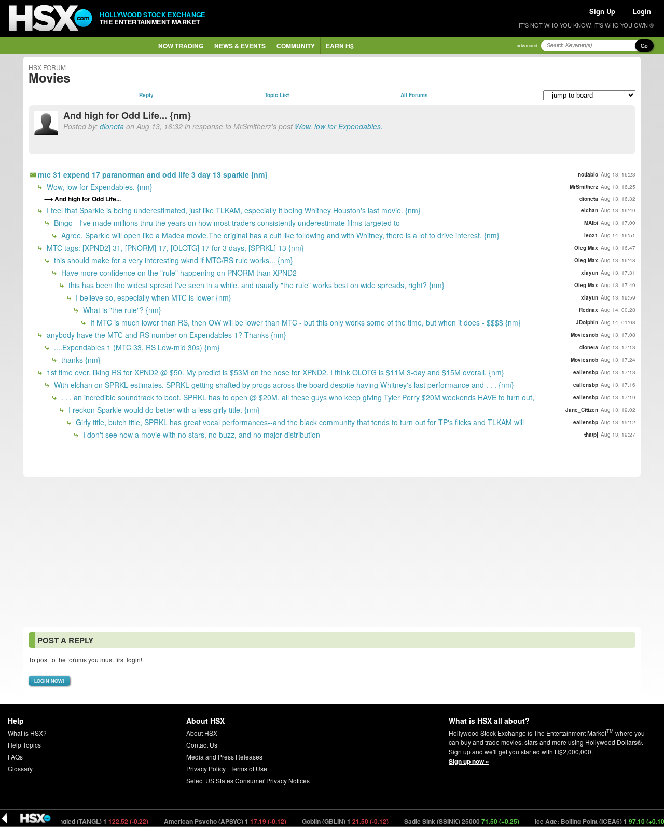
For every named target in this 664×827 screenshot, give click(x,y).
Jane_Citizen (581, 409)
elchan (589, 210)
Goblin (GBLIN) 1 (333, 821)
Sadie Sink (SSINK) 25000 (450, 821)
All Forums (414, 95)
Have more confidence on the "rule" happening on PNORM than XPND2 (178, 272)
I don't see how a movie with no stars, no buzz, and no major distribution (200, 434)
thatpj (591, 434)
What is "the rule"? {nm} (121, 310)
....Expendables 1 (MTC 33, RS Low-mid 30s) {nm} (136, 347)
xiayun (589, 272)
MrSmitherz (584, 187)
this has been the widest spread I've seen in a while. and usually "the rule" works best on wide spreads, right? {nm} (255, 285)
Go (644, 45)
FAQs (15, 756)
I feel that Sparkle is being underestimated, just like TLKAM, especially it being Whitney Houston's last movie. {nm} (233, 210)
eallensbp (585, 372)
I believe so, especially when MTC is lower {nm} (152, 297)
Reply (146, 95)
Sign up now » (469, 761)
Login (641, 11)
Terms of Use (248, 768)
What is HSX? (27, 732)
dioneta (112, 126)
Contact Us (201, 744)
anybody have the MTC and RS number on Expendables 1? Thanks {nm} (165, 335)
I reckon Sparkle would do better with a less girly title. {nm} (163, 409)
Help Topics (24, 744)
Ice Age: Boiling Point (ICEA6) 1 (589, 821)
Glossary (20, 768)
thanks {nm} (80, 360)
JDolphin (587, 322)
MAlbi (591, 222)
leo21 (591, 235)
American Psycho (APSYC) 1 (213, 821)
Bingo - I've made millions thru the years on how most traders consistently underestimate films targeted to (226, 223)
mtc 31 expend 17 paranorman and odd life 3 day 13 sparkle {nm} (152, 174)
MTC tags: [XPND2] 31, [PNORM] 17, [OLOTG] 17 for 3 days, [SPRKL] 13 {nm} (174, 247)
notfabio (588, 174)
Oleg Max (586, 247)
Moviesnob (584, 334)
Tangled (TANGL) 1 (88, 821)
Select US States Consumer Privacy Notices (248, 780)
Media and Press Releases (224, 756)
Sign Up (602, 11)
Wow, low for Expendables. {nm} (99, 187)
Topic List (277, 95)
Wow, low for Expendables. (339, 126)
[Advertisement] (332, 552)
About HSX (201, 732)
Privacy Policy (206, 768)
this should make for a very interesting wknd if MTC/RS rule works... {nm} (172, 260)
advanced (527, 45)
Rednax (588, 310)
